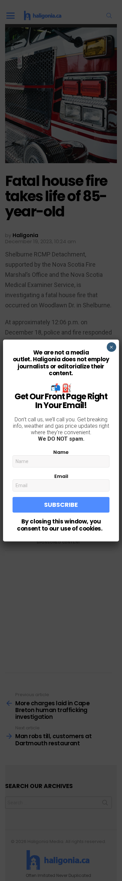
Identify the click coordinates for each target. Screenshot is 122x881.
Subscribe (61, 504)
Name (61, 452)
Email (61, 476)
